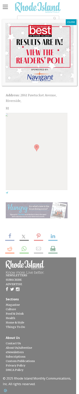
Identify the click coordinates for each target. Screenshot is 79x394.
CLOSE (71, 22)
